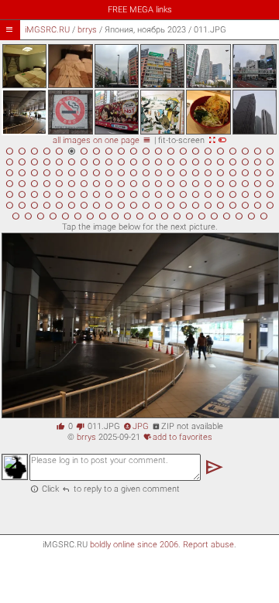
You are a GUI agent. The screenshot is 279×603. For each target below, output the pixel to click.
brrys (87, 30)
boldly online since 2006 (134, 545)
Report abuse (208, 545)
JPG (136, 426)
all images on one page (102, 140)
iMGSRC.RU (47, 30)
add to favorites (177, 437)
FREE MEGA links (140, 10)
